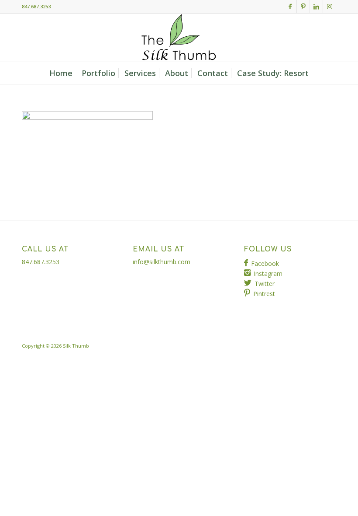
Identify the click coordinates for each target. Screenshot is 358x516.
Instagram (268, 273)
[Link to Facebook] (290, 6)
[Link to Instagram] (329, 6)
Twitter (265, 283)
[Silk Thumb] (179, 38)
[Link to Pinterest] (303, 6)
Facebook (265, 263)
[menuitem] (61, 73)
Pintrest (264, 293)
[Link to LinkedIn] (316, 6)
